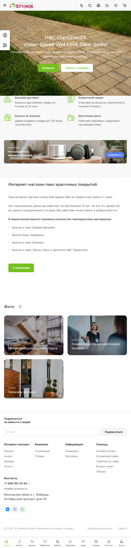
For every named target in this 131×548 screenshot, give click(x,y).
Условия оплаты (106, 451)
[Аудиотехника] (65, 151)
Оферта (122, 528)
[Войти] (98, 5)
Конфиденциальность (100, 528)
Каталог (9, 451)
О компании (21, 267)
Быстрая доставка (27, 98)
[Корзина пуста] (124, 5)
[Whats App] (22, 509)
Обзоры (101, 471)
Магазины (72, 456)
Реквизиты (72, 451)
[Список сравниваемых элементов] (107, 5)
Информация (74, 444)
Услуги (8, 466)
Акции (8, 456)
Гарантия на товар (107, 461)
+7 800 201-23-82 (15, 483)
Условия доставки (107, 456)
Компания (41, 444)
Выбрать (48, 68)
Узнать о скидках (77, 68)
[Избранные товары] (115, 5)
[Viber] (15, 509)
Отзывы (39, 456)
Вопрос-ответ (105, 466)
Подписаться (114, 432)
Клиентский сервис (91, 98)
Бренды (9, 461)
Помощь (102, 444)
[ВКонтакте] (7, 509)
